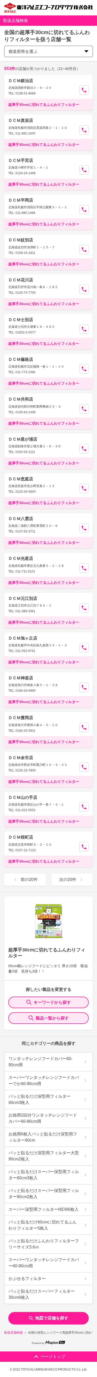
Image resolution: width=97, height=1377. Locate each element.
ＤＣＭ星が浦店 (22, 439)
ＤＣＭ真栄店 (20, 120)
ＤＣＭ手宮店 (20, 160)
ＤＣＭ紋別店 (20, 240)
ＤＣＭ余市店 (20, 757)
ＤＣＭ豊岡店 (20, 717)
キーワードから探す (52, 1002)
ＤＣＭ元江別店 (22, 598)
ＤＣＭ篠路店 (20, 359)
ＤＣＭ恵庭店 (20, 479)
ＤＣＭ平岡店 (20, 200)
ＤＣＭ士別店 (20, 319)
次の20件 (67, 879)
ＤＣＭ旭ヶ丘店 (22, 638)
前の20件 (29, 879)
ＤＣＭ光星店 (20, 558)
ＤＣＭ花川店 (20, 280)
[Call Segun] (84, 90)
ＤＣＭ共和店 (20, 399)
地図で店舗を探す (51, 1318)
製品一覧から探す (52, 1018)
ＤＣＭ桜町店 (20, 837)
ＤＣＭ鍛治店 (20, 80)
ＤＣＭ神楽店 (20, 678)
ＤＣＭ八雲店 (20, 518)
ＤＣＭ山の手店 (22, 797)
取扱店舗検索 (13, 1332)
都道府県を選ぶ (23, 51)
